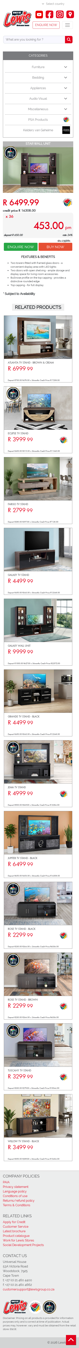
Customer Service (15, 1226)
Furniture (38, 67)
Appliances (38, 88)
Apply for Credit (14, 1222)
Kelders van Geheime (38, 130)
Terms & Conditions (16, 1205)
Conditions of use (15, 1196)
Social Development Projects (23, 1245)
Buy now (55, 247)
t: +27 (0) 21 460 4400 (17, 1280)
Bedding (38, 77)
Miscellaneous (38, 109)
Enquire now (46, 25)
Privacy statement (15, 1187)
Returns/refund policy (19, 1200)
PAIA (6, 1182)
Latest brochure (14, 1231)
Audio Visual (38, 98)
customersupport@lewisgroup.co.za (28, 1289)
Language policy (15, 1191)
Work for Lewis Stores (18, 1240)
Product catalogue (16, 1236)
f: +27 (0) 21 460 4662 (17, 1285)
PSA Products (38, 119)
